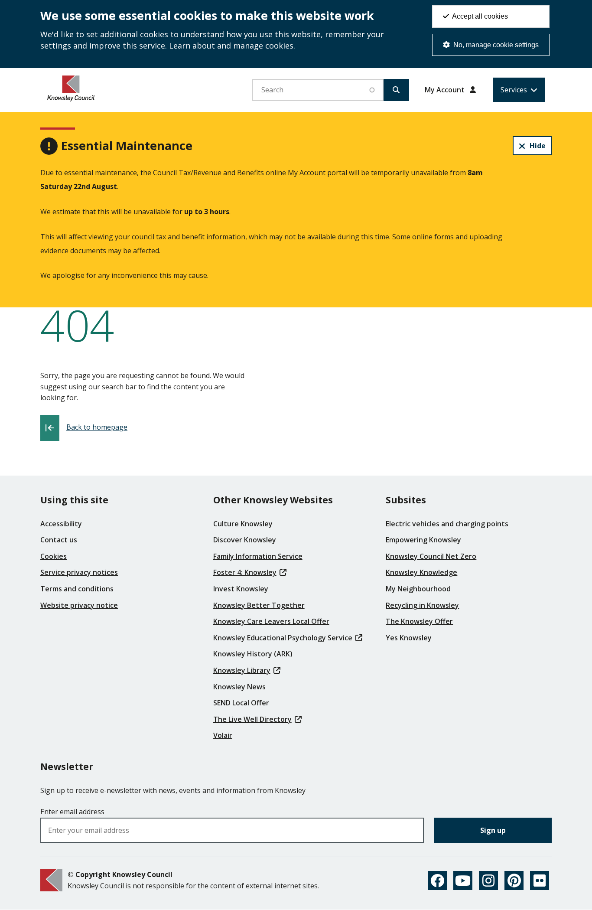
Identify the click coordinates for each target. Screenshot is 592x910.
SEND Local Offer (241, 703)
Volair (222, 735)
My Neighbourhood (418, 589)
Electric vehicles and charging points (447, 523)
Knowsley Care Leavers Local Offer (271, 621)
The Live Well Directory (252, 719)
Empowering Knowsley (423, 540)
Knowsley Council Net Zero (431, 556)
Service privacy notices (79, 572)
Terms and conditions (77, 589)
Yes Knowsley (409, 638)
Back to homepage (96, 427)
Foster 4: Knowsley (244, 572)
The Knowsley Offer (419, 621)
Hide (538, 145)
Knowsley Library (241, 670)
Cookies (53, 556)
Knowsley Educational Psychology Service (282, 638)
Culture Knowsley (243, 523)
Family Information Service (258, 556)
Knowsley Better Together (259, 605)
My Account (445, 90)
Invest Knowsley (240, 589)
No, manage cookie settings (495, 45)
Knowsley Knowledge (421, 572)
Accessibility (61, 523)
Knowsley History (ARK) (253, 654)
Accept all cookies (479, 16)
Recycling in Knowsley (422, 605)
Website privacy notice (79, 605)
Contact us (58, 540)
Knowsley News (239, 686)
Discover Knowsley (244, 540)
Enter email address (72, 811)
